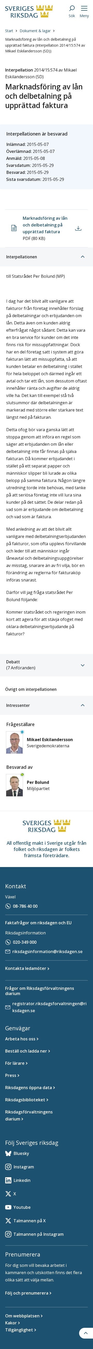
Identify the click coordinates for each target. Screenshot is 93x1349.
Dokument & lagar (35, 30)
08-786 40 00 (25, 906)
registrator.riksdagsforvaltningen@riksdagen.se (49, 1007)
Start (9, 30)
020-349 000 (24, 942)
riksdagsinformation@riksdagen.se (47, 951)
